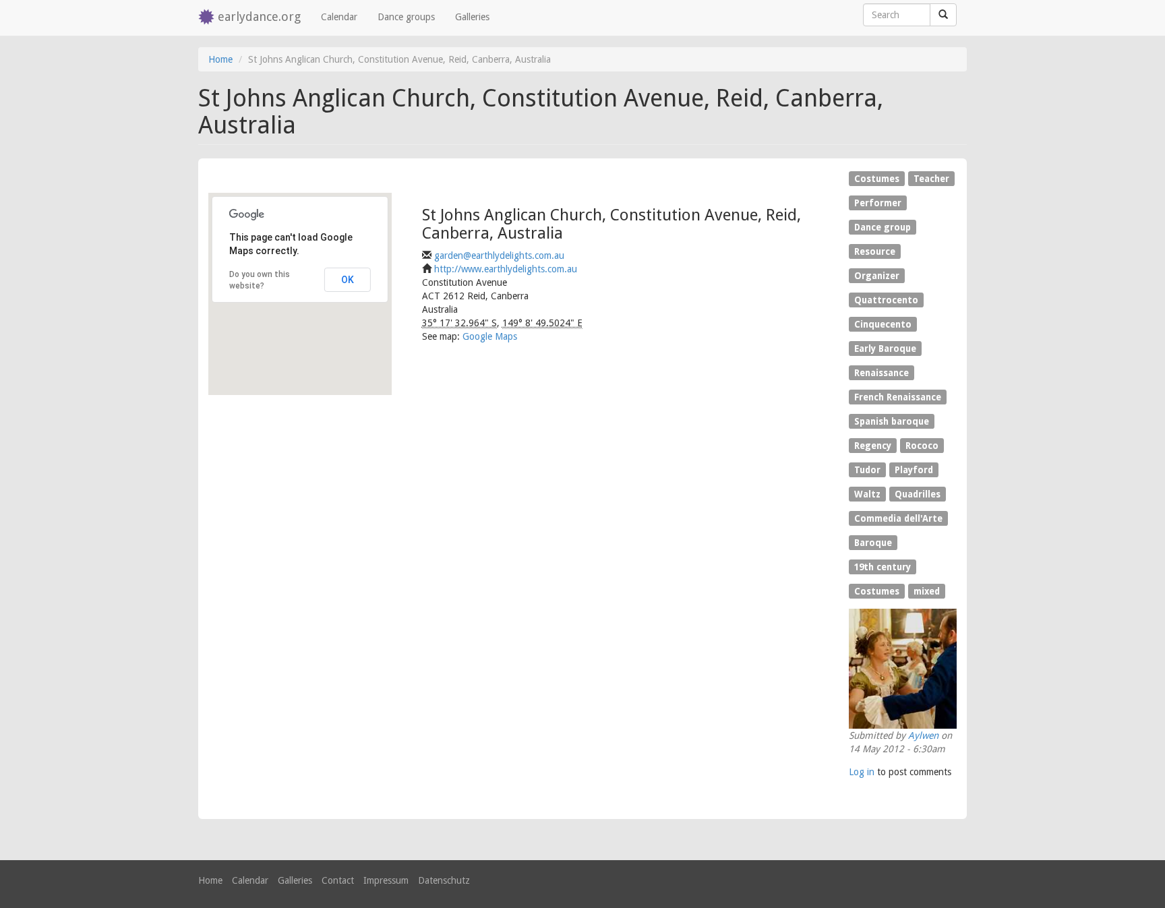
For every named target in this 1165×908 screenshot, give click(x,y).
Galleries (472, 16)
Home (220, 59)
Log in (861, 771)
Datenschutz (444, 880)
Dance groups (406, 16)
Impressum (386, 880)
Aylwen (923, 735)
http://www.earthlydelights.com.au (505, 269)
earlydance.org (259, 16)
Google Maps (489, 336)
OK (347, 279)
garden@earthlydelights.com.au (499, 255)
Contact (338, 880)
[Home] (208, 17)
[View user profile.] (903, 669)
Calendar (339, 16)
